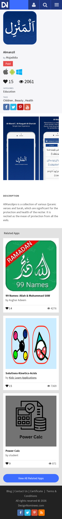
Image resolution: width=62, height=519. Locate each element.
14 (10, 308)
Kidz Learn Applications (23, 377)
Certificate (36, 491)
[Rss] (41, 512)
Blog (9, 491)
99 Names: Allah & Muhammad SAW (28, 295)
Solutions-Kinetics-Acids (21, 373)
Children (8, 100)
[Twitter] (27, 512)
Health (29, 100)
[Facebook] (20, 512)
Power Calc (13, 451)
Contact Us (21, 491)
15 (10, 80)
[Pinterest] (34, 512)
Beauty (19, 100)
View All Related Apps (31, 478)
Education (9, 91)
